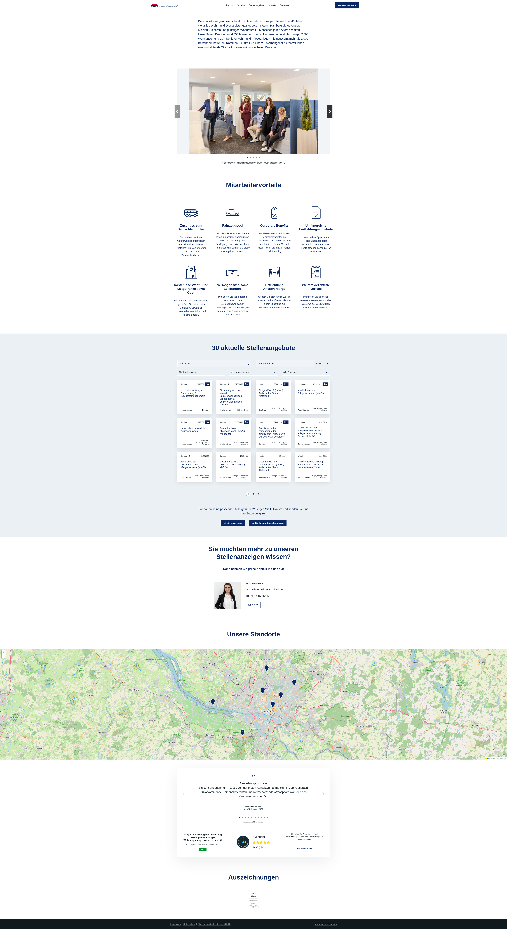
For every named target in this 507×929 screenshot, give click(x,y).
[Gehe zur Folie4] (256, 157)
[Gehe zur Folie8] (261, 817)
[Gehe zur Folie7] (258, 817)
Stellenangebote (256, 5)
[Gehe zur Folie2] (250, 157)
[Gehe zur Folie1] (247, 157)
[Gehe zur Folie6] (255, 817)
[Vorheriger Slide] (177, 111)
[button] (213, 702)
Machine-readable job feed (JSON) (214, 924)
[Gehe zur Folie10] (267, 817)
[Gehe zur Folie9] (264, 817)
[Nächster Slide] (329, 111)
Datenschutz (189, 924)
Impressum (175, 924)
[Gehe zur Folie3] (253, 157)
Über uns (229, 5)
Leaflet (489, 758)
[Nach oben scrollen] (164, 5)
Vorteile (241, 5)
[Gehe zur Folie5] (259, 157)
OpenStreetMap (500, 758)
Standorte (284, 5)
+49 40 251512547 (259, 595)
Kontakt (272, 5)
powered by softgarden (326, 924)
